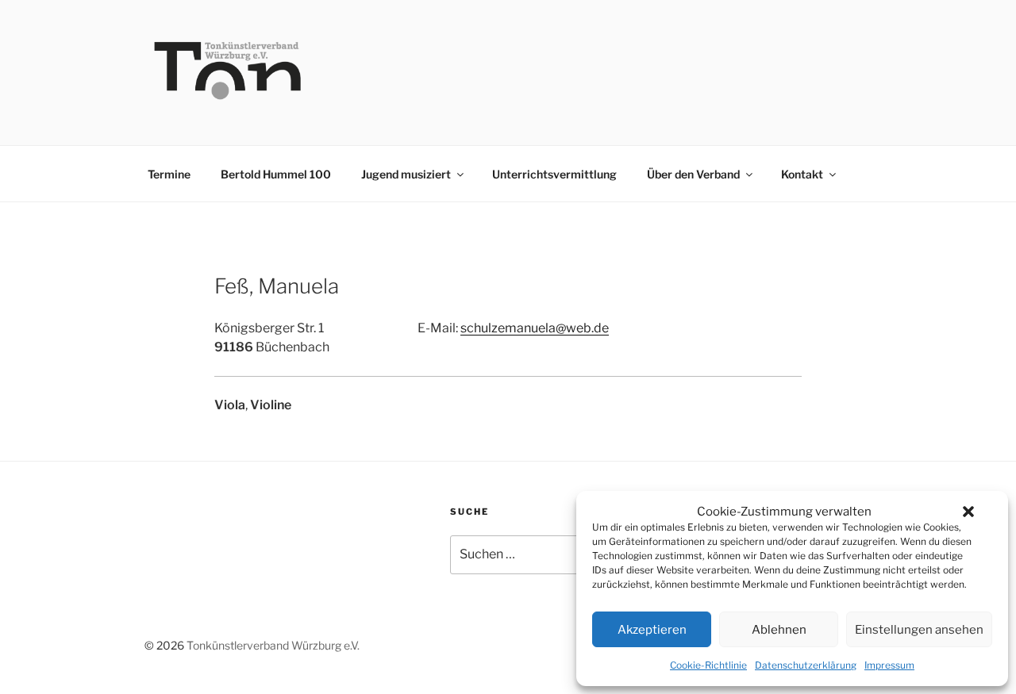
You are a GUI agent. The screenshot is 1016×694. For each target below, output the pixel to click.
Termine (169, 174)
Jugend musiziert (406, 174)
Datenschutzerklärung (805, 665)
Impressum (889, 665)
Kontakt (802, 174)
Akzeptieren (652, 630)
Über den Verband (693, 174)
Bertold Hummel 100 (276, 174)
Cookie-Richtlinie (708, 665)
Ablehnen (779, 630)
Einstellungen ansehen (919, 630)
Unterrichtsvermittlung (554, 174)
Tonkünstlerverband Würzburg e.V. (273, 645)
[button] (968, 512)
